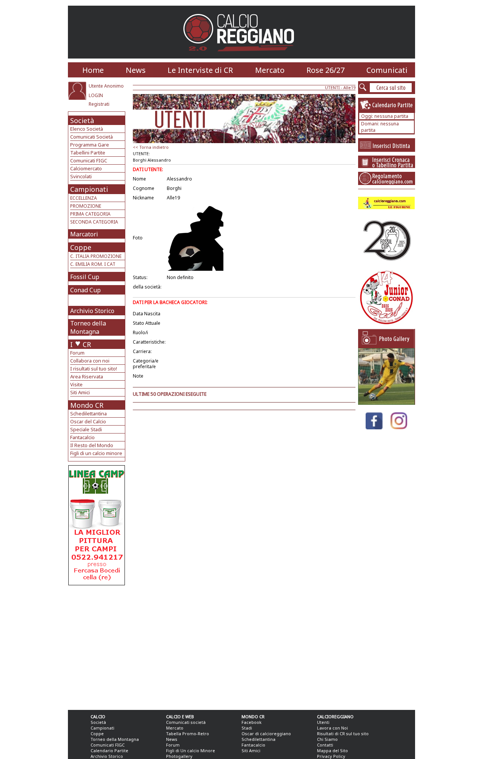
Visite (76, 384)
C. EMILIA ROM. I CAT (92, 264)
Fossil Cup (84, 277)
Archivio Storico (92, 311)
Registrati (99, 104)
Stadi (247, 728)
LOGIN (96, 95)
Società (82, 120)
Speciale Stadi (86, 429)
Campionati (89, 189)
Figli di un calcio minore (96, 453)
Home (93, 70)
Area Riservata (86, 376)
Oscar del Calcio (88, 421)
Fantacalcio (82, 437)
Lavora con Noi (332, 728)
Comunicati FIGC (88, 160)
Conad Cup (85, 290)
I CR (80, 344)
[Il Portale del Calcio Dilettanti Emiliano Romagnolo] (241, 56)
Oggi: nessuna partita (384, 116)
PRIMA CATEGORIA (90, 214)
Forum (77, 352)
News (136, 70)
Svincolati (81, 176)
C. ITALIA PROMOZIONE (96, 256)
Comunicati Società (91, 136)
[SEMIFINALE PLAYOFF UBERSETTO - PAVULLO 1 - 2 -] (386, 403)
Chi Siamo (327, 739)
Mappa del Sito (332, 750)
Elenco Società (86, 128)
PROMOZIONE (85, 206)
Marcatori (84, 234)
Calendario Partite (109, 750)
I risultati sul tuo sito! (93, 368)
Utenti (323, 722)
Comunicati (387, 70)
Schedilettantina (88, 413)
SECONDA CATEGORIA (94, 222)
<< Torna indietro (151, 147)
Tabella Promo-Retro (187, 733)
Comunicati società (186, 722)
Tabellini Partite (87, 152)
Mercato (270, 70)
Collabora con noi (89, 360)
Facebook (251, 722)
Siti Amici (80, 392)
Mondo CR (86, 405)
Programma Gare (89, 144)
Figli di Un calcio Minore (190, 750)
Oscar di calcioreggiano (266, 733)
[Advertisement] (97, 645)
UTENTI (332, 87)
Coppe (80, 247)
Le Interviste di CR (200, 70)
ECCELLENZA (83, 198)
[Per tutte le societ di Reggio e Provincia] (96, 583)
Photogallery (179, 756)
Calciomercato (86, 168)
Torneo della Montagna (88, 327)
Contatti (325, 745)
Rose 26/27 (325, 70)
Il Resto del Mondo (91, 445)
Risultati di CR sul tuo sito (343, 733)
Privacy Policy (331, 756)
